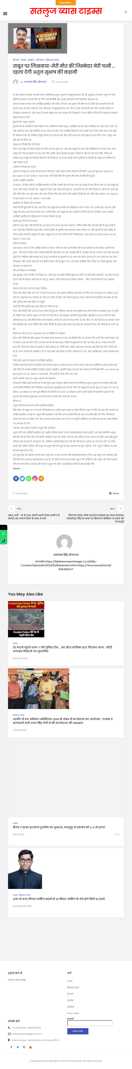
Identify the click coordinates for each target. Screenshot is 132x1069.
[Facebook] (16, 478)
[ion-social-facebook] (11, 1047)
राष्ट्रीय (31, 60)
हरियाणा (40, 60)
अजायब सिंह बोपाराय (35, 81)
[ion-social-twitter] (17, 1047)
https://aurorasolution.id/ (94, 565)
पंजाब (23, 60)
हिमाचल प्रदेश (52, 60)
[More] (41, 478)
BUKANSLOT (66, 569)
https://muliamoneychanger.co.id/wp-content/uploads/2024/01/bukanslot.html (59, 563)
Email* (71, 1018)
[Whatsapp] (28, 478)
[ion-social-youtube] (30, 1047)
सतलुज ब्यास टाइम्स (66, 11)
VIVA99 (39, 561)
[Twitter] (22, 478)
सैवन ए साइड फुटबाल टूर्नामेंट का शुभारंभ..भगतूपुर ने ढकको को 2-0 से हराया (59, 827)
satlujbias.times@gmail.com (27, 1033)
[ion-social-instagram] (24, 1047)
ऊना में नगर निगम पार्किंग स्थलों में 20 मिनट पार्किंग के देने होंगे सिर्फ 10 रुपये (59, 899)
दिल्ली (16, 60)
